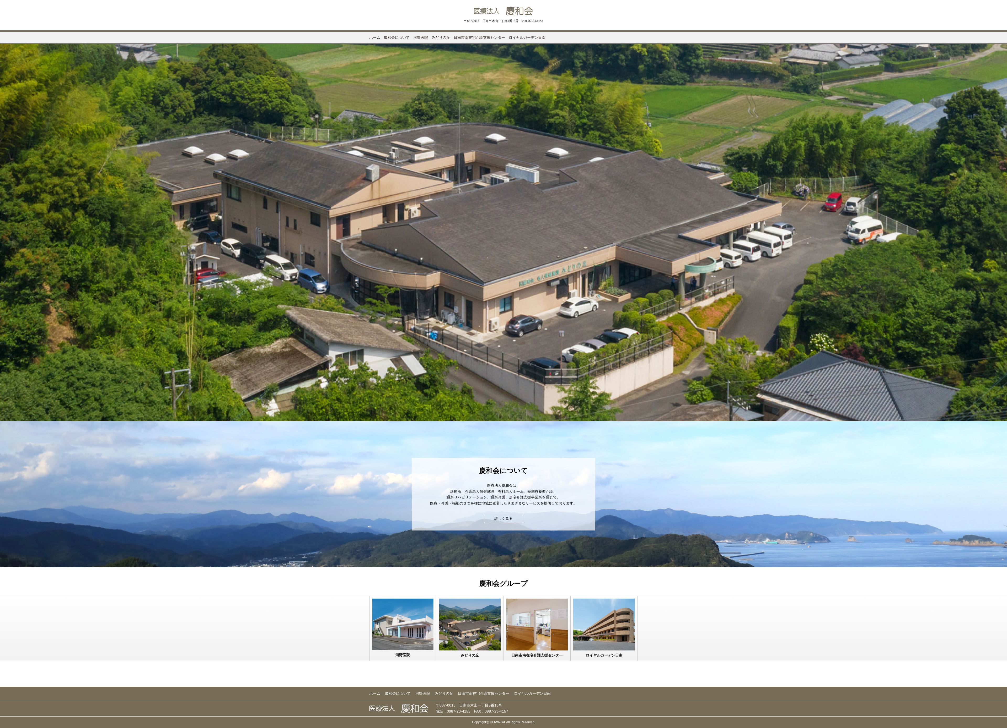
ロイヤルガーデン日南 (527, 37)
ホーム (374, 37)
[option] (503, 232)
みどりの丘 (441, 37)
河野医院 (420, 37)
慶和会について (397, 37)
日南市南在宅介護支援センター (479, 37)
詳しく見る (503, 518)
